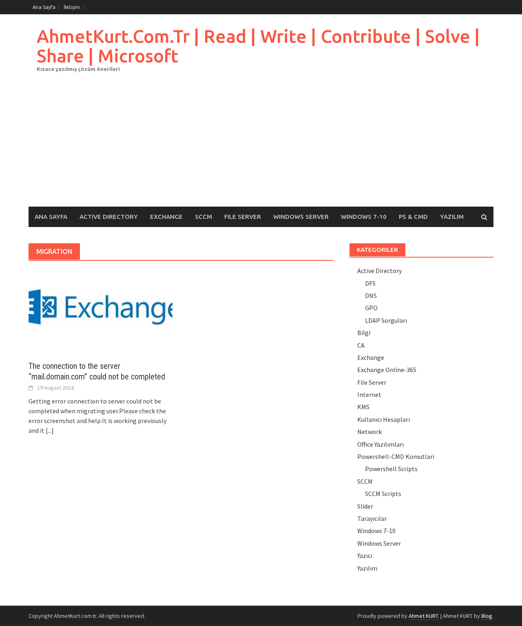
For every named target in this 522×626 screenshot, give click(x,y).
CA (361, 345)
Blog (486, 615)
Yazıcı (364, 555)
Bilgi (363, 332)
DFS (370, 283)
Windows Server (301, 216)
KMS (363, 407)
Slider (365, 506)
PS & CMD (413, 216)
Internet (369, 394)
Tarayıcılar (372, 518)
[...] (50, 430)
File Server (242, 216)
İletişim (72, 7)
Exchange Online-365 (386, 370)
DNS (371, 295)
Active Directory (109, 216)
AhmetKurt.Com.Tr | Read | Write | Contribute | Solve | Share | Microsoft (258, 46)
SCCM (203, 216)
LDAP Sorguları (386, 320)
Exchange (166, 216)
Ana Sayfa (44, 7)
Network (369, 432)
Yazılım (452, 216)
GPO (371, 308)
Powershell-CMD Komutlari (395, 456)
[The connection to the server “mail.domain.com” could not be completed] (101, 310)
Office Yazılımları (380, 444)
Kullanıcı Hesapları (383, 419)
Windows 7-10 (364, 216)
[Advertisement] (261, 145)
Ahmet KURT (423, 615)
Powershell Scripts (391, 469)
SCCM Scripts (383, 493)
